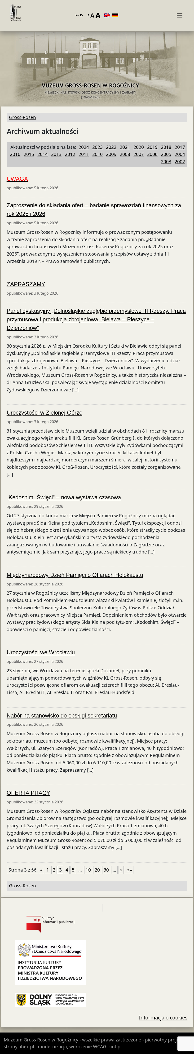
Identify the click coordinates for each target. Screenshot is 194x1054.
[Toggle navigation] (179, 15)
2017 (180, 147)
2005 (166, 154)
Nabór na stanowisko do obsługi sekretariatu (62, 715)
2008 (125, 154)
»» (129, 870)
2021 (125, 147)
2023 (97, 147)
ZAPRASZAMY (26, 284)
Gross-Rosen (15, 15)
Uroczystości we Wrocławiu (41, 652)
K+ (77, 15)
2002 (180, 161)
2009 (111, 154)
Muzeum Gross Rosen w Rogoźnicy (41, 1039)
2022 (111, 147)
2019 (152, 147)
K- (81, 15)
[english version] (108, 15)
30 (106, 870)
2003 (166, 161)
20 (97, 870)
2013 (56, 154)
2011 (84, 154)
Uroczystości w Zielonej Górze (44, 412)
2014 (42, 154)
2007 (138, 154)
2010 (97, 154)
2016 (15, 154)
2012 (70, 154)
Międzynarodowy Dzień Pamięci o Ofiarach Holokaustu (75, 575)
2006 (152, 154)
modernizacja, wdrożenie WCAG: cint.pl (80, 1046)
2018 (166, 147)
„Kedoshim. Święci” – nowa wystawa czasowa (64, 497)
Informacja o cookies (163, 1017)
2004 (180, 154)
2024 (84, 147)
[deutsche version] (116, 15)
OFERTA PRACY (28, 793)
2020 (138, 147)
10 (88, 870)
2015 (29, 154)
